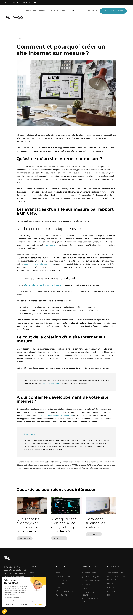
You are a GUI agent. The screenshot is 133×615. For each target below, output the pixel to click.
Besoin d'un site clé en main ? (18, 2)
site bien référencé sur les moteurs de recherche (44, 285)
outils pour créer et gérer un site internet (56, 415)
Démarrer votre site (113, 11)
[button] (78, 11)
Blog (71, 11)
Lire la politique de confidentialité (13, 597)
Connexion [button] (93, 11)
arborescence (49, 245)
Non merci (9, 604)
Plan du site (61, 595)
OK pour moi (38, 604)
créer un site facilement (51, 383)
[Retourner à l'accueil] (14, 17)
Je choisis (24, 604)
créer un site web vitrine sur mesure (39, 264)
